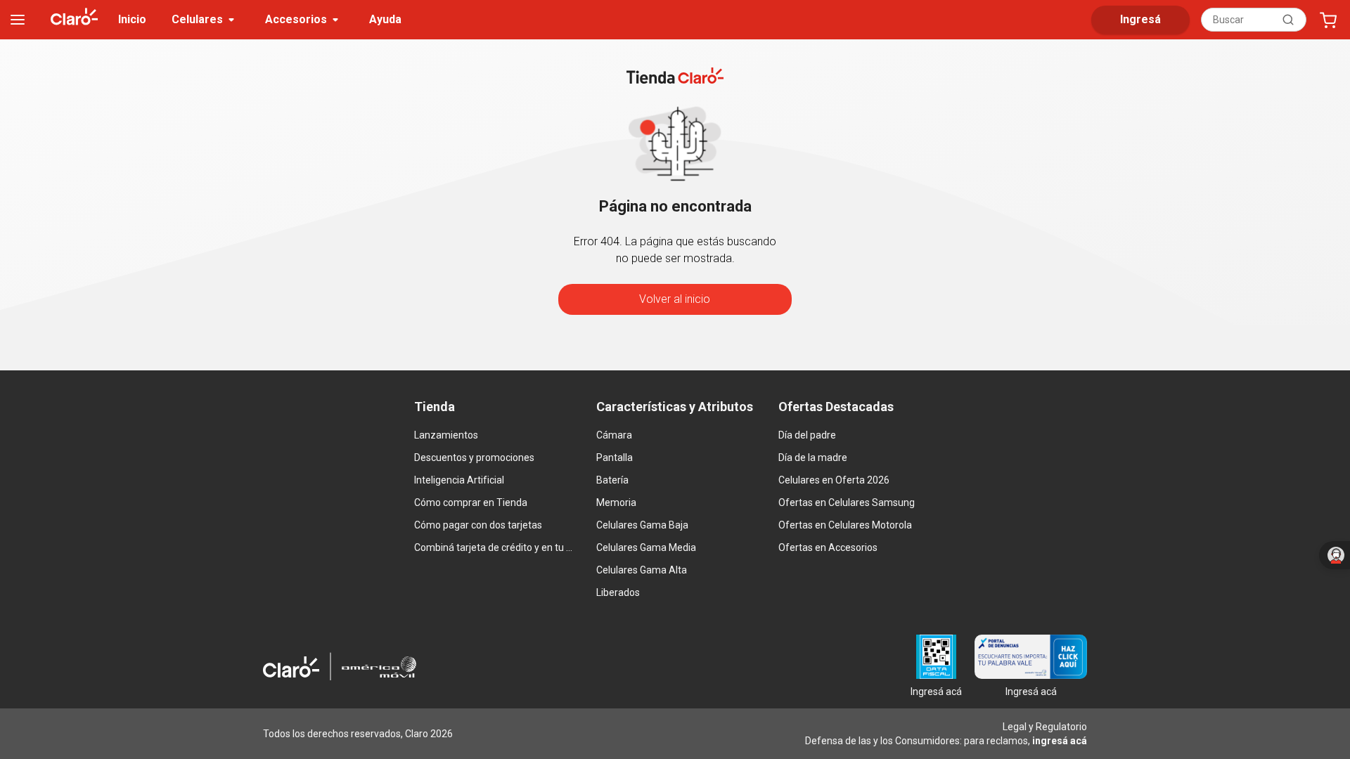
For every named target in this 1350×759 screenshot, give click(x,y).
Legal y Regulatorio (1045, 726)
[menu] (17, 19)
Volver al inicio (674, 299)
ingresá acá (1059, 740)
